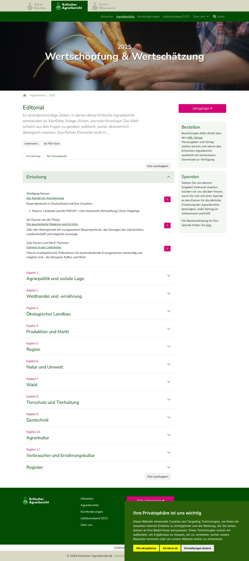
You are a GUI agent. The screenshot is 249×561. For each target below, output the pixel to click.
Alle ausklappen (157, 166)
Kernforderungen (148, 17)
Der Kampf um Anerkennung (45, 198)
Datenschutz (122, 556)
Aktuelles (106, 17)
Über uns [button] (199, 17)
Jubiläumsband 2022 (176, 17)
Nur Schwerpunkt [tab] (57, 156)
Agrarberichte (125, 17)
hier (208, 225)
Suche (220, 17)
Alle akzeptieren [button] (146, 548)
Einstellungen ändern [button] (197, 548)
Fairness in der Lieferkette (43, 247)
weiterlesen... (31, 143)
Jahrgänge (201, 108)
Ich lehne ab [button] (170, 548)
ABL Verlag (194, 138)
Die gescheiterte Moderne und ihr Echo (52, 224)
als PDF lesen (52, 143)
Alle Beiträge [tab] (33, 156)
